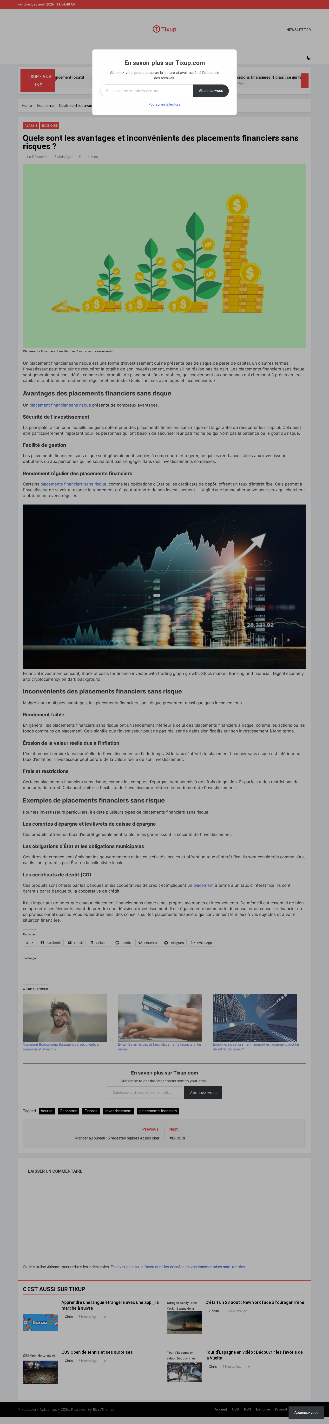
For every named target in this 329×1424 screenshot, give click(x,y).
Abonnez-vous (211, 90)
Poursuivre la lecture (164, 104)
